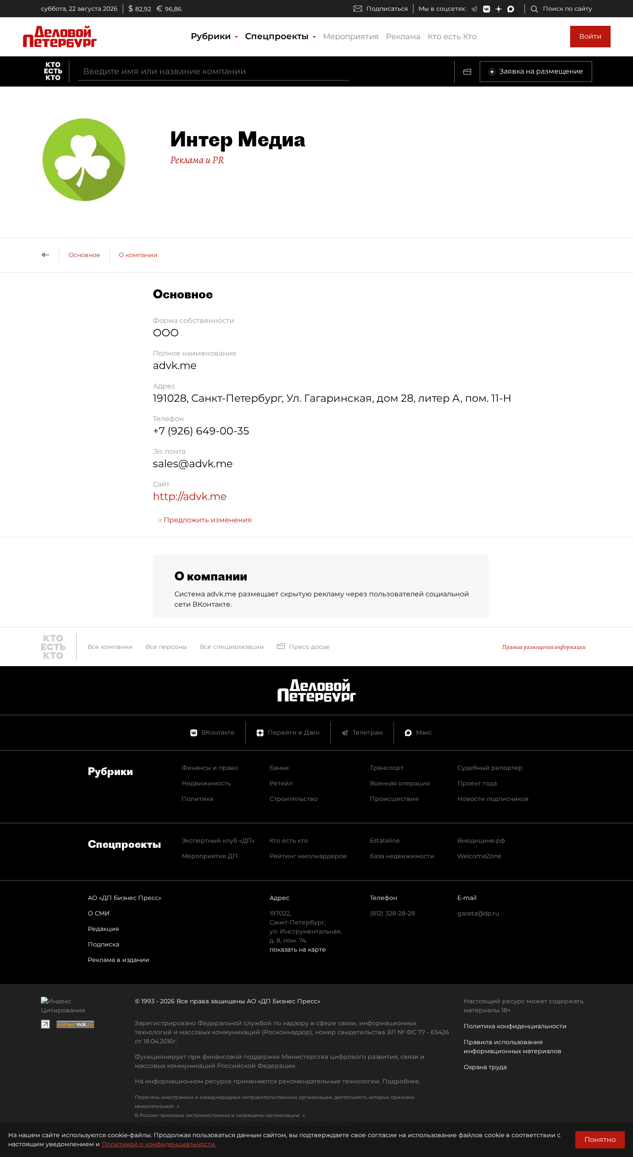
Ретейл (281, 783)
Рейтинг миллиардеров (308, 856)
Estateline (385, 840)
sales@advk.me (193, 463)
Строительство (294, 799)
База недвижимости (402, 856)
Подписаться (387, 8)
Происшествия (394, 799)
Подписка (103, 944)
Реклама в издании (118, 960)
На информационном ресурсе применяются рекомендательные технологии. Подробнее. (277, 1081)
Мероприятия (351, 36)
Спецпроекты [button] (278, 36)
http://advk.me (190, 496)
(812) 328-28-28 (392, 913)
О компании (138, 255)
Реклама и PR (197, 160)
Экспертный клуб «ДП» (218, 840)
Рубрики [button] (212, 36)
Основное (84, 255)
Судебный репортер (490, 768)
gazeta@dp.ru (478, 913)
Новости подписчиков (493, 799)
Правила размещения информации (544, 647)
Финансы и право (210, 768)
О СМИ (99, 913)
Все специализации (232, 647)
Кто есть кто (289, 840)
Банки (279, 768)
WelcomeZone (479, 856)
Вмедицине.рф (481, 840)
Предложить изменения (207, 520)
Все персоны (166, 647)
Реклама (403, 36)
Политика (197, 799)
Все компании (110, 647)
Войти (590, 36)
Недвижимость (206, 783)
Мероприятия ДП (210, 856)
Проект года (477, 783)
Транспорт (386, 768)
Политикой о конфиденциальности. (159, 1144)
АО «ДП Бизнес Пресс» (124, 898)
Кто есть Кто (452, 36)
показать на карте (298, 949)
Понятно (600, 1139)
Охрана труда (485, 1067)
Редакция (103, 929)
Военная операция (400, 783)
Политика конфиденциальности (515, 1026)
